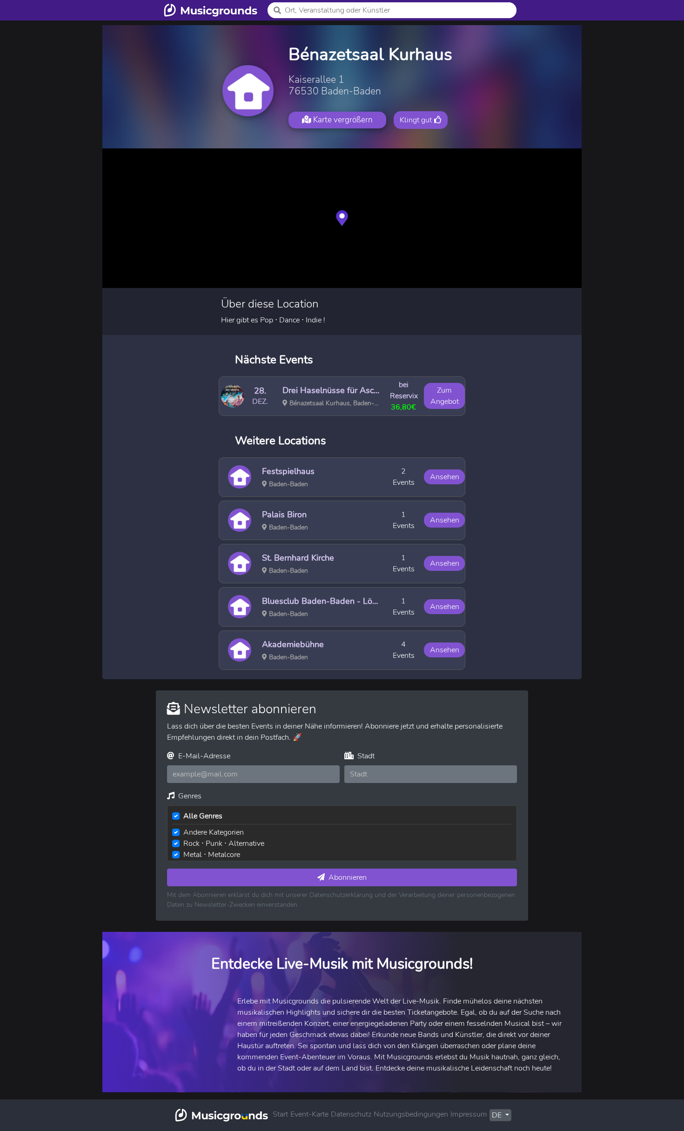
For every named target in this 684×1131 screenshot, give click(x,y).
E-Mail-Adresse (203, 756)
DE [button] (497, 1115)
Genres (188, 796)
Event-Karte (309, 1114)
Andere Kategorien (213, 832)
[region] (342, 218)
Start (280, 1114)
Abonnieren (347, 877)
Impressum (468, 1114)
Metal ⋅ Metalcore (211, 855)
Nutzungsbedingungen (411, 1114)
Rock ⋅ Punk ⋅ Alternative (223, 843)
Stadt (365, 756)
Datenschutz (351, 1114)
